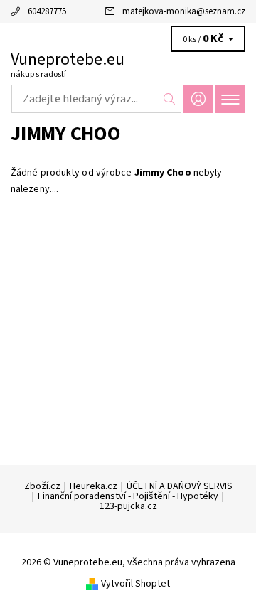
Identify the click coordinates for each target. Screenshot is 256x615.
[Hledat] (169, 99)
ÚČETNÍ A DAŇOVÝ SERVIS (180, 486)
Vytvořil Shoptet (135, 584)
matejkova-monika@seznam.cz (183, 11)
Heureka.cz (93, 486)
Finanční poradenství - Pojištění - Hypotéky (128, 496)
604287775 (47, 11)
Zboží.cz (42, 486)
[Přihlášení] (198, 99)
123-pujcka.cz (128, 506)
